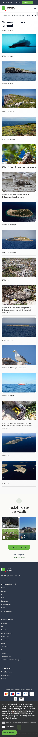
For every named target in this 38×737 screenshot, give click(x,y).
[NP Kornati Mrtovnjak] (19, 212)
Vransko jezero (6, 656)
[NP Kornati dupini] (19, 382)
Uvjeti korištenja (6, 672)
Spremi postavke (9, 733)
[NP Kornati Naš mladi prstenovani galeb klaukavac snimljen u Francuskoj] (19, 182)
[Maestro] (12, 694)
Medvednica (5, 640)
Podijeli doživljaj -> (19, 557)
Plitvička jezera (6, 604)
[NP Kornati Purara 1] (19, 71)
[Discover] (32, 694)
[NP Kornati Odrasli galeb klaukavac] (19, 355)
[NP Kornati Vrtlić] (19, 327)
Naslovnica (5, 15)
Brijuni (3, 588)
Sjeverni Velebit (6, 611)
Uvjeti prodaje (5, 675)
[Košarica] (11, 2)
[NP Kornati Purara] (19, 98)
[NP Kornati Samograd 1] (19, 126)
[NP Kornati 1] (19, 442)
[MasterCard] (6, 694)
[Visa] (18, 694)
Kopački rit (4, 630)
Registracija (28, 2)
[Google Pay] (15, 699)
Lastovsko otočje (6, 633)
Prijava (18, 2)
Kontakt (3, 678)
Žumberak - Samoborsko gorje (11, 660)
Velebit (3, 653)
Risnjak (3, 608)
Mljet (2, 598)
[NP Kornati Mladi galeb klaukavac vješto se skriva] (19, 154)
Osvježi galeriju (20, 547)
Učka (3, 650)
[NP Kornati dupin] (19, 43)
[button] (35, 9)
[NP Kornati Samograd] (19, 239)
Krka (2, 594)
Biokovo (4, 623)
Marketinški (10, 727)
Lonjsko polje (5, 636)
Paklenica (4, 601)
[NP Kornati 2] (19, 267)
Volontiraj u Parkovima (18, 15)
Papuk (3, 643)
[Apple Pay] (21, 699)
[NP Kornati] (19, 470)
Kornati (3, 591)
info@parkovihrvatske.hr (12, 576)
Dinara (3, 626)
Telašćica (4, 646)
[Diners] (25, 694)
